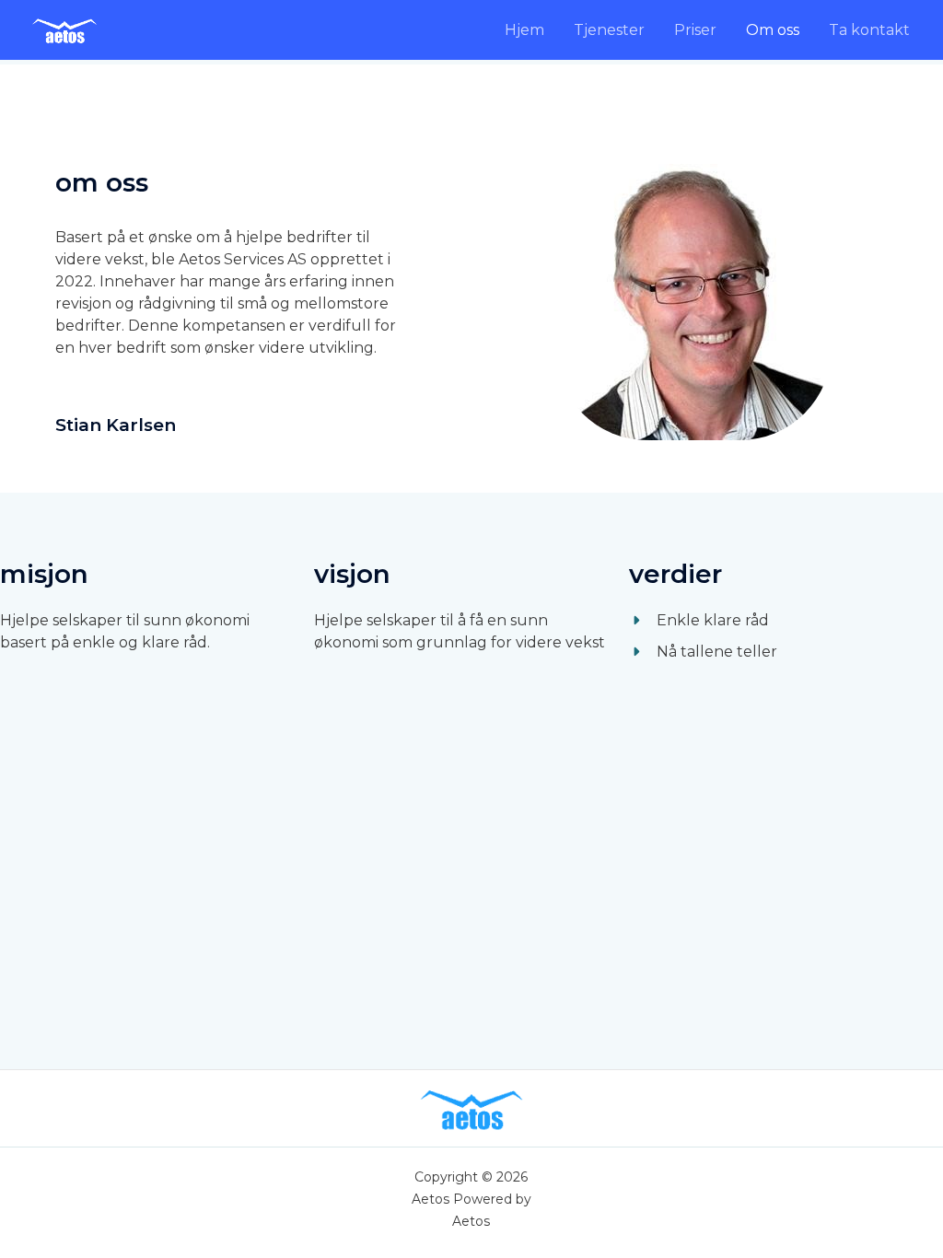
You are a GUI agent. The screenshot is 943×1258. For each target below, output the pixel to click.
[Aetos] (64, 29)
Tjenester (609, 30)
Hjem (524, 30)
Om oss (772, 30)
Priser (695, 30)
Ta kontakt (869, 30)
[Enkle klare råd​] (699, 621)
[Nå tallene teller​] (703, 652)
